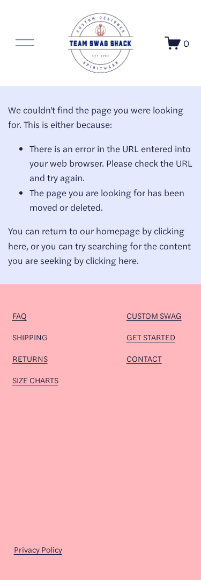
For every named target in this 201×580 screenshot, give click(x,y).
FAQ (19, 315)
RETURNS (30, 358)
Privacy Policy (38, 549)
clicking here (111, 260)
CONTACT (144, 358)
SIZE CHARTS (35, 379)
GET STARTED (150, 336)
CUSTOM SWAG (154, 315)
